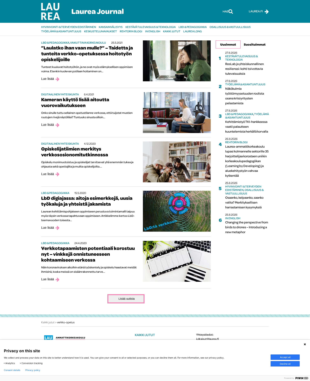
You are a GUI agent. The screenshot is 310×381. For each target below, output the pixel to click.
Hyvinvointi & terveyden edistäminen (68, 27)
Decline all (285, 363)
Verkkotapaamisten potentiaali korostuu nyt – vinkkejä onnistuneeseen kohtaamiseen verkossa (88, 254)
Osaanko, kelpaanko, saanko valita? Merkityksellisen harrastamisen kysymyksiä (244, 202)
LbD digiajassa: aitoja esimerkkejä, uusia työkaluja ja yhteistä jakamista (86, 201)
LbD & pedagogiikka (193, 27)
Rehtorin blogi (131, 31)
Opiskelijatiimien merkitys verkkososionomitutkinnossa (74, 151)
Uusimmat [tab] (228, 44)
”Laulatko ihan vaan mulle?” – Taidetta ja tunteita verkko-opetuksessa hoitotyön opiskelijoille (87, 53)
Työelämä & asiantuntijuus (61, 31)
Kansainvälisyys (111, 27)
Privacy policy (32, 370)
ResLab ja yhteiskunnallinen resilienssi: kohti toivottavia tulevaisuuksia (244, 69)
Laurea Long (192, 31)
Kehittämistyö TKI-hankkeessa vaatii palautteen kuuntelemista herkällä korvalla (246, 126)
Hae (225, 11)
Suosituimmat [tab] (255, 44)
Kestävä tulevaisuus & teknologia (150, 27)
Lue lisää (47, 78)
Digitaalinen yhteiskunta (60, 94)
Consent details (12, 370)
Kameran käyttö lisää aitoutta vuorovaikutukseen (75, 102)
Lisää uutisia (127, 298)
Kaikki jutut (171, 31)
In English (152, 31)
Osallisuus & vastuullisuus (230, 27)
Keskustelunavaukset (100, 31)
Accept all (285, 357)
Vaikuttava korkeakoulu (88, 43)
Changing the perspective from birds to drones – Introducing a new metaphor (246, 227)
